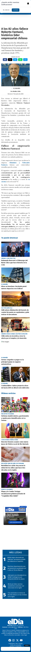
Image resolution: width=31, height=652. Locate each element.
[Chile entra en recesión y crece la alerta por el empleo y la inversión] (15, 324)
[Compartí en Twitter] (10, 59)
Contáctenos (12, 643)
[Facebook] (10, 640)
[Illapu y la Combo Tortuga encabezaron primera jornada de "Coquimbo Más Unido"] (15, 480)
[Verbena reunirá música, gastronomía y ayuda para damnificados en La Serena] (15, 404)
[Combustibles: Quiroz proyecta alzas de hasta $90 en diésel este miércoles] (15, 374)
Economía (16, 88)
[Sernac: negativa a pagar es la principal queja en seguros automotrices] (15, 348)
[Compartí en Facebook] (5, 59)
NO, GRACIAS (6, 10)
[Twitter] (17, 640)
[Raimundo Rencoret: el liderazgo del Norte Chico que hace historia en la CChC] (15, 249)
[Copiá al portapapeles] (25, 59)
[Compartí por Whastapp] (20, 59)
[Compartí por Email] (15, 59)
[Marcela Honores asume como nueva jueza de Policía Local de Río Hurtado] (15, 430)
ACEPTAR (15, 10)
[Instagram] (13, 640)
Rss (17, 643)
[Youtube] (21, 640)
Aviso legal (24, 635)
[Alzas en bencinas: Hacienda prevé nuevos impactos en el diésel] (15, 275)
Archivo (21, 643)
